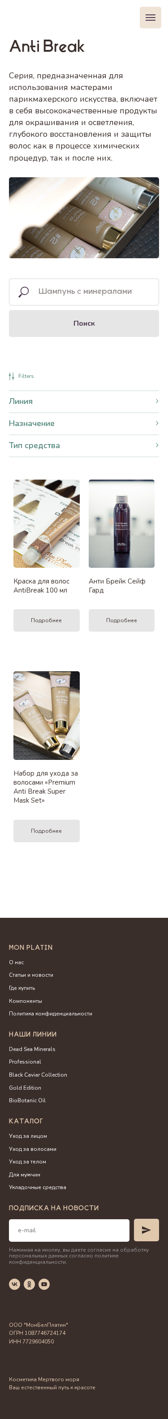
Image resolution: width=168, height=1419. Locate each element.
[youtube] (44, 1284)
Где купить (22, 988)
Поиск (84, 323)
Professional (25, 1061)
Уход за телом (27, 1161)
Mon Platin (31, 948)
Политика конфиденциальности (50, 1013)
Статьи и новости (31, 975)
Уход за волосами (32, 1149)
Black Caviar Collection (38, 1074)
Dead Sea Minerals (32, 1049)
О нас (16, 962)
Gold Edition (25, 1087)
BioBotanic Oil (27, 1100)
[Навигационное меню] (150, 17)
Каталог (26, 1122)
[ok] (29, 1284)
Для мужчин (24, 1174)
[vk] (14, 1284)
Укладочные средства (37, 1187)
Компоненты (25, 1001)
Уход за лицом (28, 1136)
